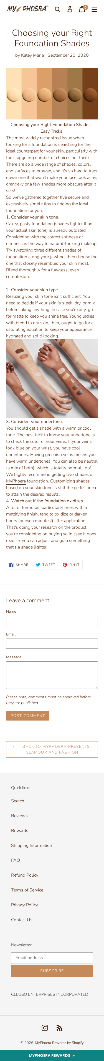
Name (11, 611)
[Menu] (94, 9)
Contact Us (21, 920)
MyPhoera (16, 481)
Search (17, 801)
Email (11, 634)
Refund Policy (24, 875)
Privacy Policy (24, 905)
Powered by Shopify (68, 1042)
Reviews (19, 816)
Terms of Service (27, 890)
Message (13, 657)
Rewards (19, 831)
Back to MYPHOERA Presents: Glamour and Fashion (56, 749)
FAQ (15, 860)
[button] (52, 1055)
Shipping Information (31, 845)
